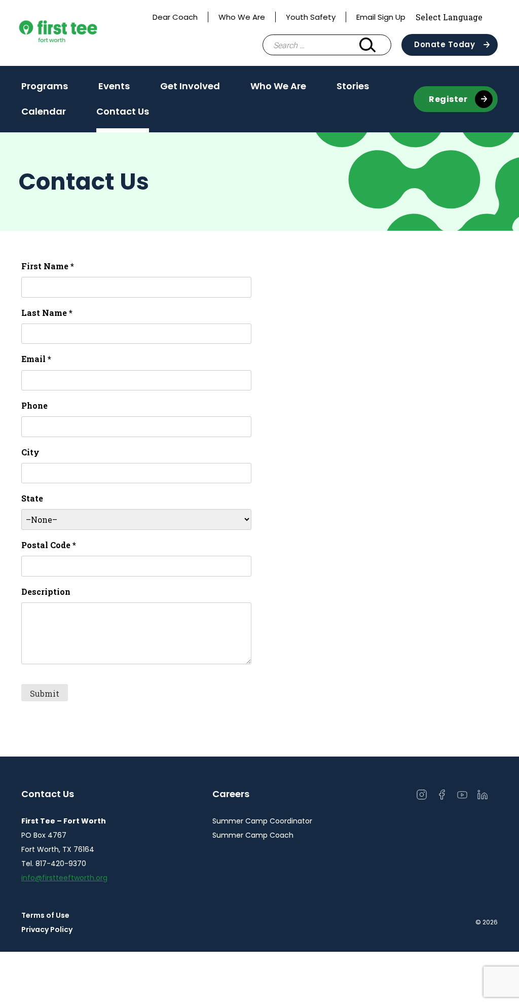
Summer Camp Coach (252, 835)
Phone (34, 405)
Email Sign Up (380, 17)
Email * (36, 358)
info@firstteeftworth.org (64, 878)
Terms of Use (45, 915)
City (30, 452)
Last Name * (46, 312)
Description (45, 591)
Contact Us (122, 111)
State (32, 498)
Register (448, 99)
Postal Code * (48, 545)
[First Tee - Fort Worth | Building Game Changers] (77, 33)
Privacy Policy (46, 929)
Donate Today (444, 44)
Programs (44, 86)
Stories (353, 86)
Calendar (43, 111)
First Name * (47, 266)
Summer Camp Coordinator (262, 821)
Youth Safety (311, 17)
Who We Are (241, 17)
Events (114, 86)
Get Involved (190, 86)
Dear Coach (175, 17)
